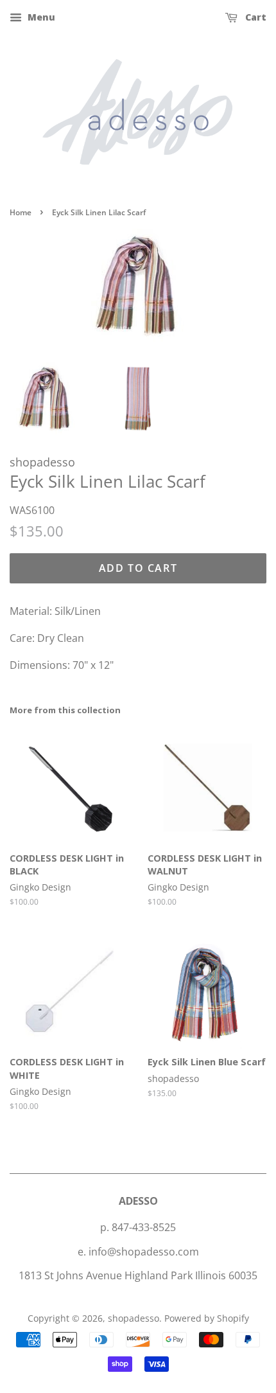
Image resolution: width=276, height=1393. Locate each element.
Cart (254, 17)
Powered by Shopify (206, 1318)
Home (20, 212)
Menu (40, 17)
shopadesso (133, 1318)
